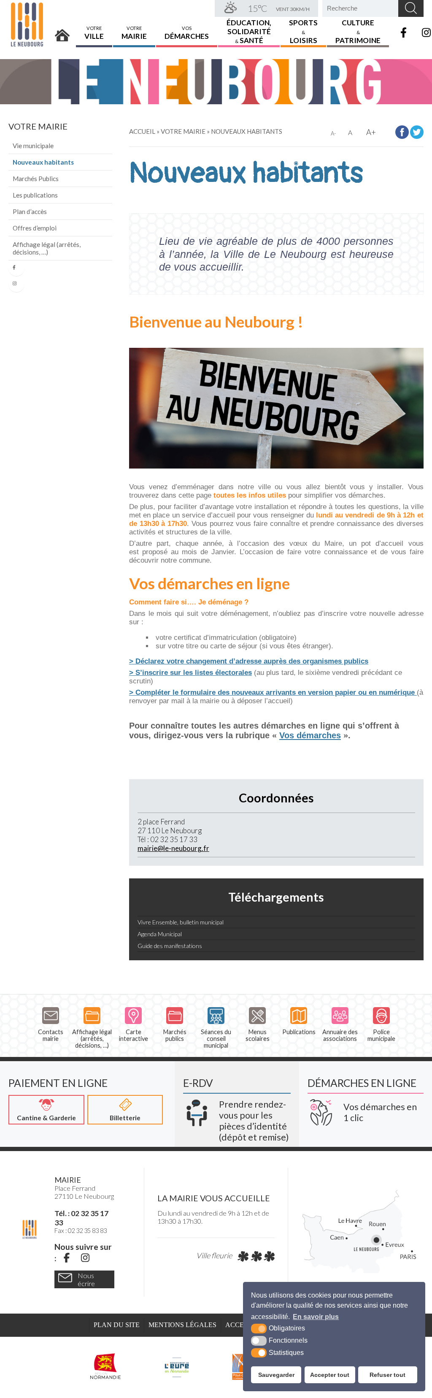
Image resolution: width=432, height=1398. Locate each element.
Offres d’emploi (35, 228)
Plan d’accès (30, 211)
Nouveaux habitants (43, 162)
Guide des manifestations (170, 945)
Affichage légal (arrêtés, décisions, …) (47, 248)
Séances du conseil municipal (216, 1038)
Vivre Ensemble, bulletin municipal (181, 922)
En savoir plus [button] (316, 1316)
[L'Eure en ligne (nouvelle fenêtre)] (176, 1366)
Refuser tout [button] (387, 1374)
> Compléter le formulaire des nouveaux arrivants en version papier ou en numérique (273, 692)
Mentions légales (182, 1325)
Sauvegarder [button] (276, 1374)
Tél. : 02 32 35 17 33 (81, 1217)
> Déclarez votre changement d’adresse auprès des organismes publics (248, 661)
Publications (299, 1031)
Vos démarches (310, 735)
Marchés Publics (36, 178)
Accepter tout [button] (329, 1374)
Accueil (62, 32)
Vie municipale (33, 145)
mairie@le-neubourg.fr (173, 848)
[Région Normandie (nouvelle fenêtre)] (105, 1366)
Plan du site (117, 1325)
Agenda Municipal (160, 933)
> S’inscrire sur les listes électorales (190, 673)
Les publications (35, 195)
